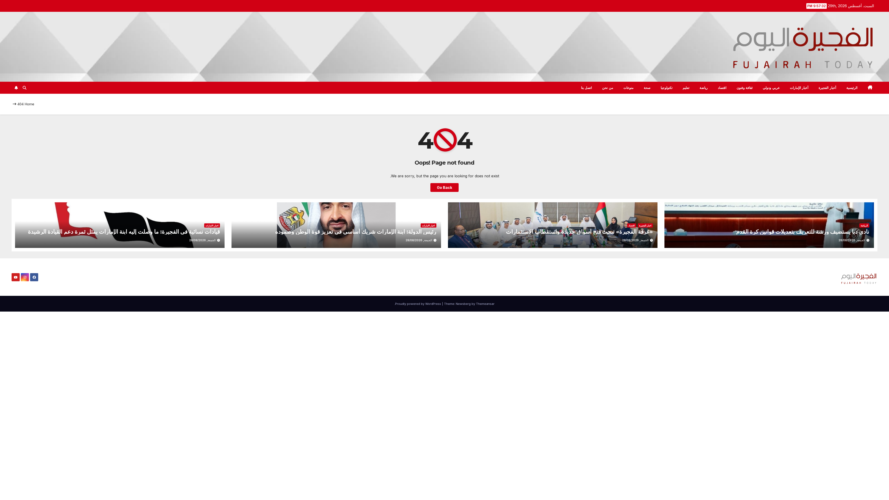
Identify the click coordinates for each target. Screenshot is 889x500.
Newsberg (463, 304)
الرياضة (864, 225)
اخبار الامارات (428, 225)
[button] (24, 87)
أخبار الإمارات (799, 88)
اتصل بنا (586, 88)
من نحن (607, 88)
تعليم (686, 88)
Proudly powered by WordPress (418, 304)
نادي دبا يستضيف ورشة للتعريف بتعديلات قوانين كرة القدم (802, 231)
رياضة (704, 88)
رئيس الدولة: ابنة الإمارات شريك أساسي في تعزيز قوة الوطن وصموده (355, 231)
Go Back (444, 187)
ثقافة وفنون (745, 88)
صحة (647, 88)
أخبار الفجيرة (827, 88)
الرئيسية (852, 88)
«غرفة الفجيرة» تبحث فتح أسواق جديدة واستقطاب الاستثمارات (579, 231)
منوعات (628, 88)
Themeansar (485, 304)
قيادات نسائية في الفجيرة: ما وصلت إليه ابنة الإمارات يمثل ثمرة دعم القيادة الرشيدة (124, 231)
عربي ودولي (771, 88)
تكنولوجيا (667, 88)
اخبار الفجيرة (645, 225)
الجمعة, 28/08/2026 (852, 240)
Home (29, 104)
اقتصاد (722, 88)
